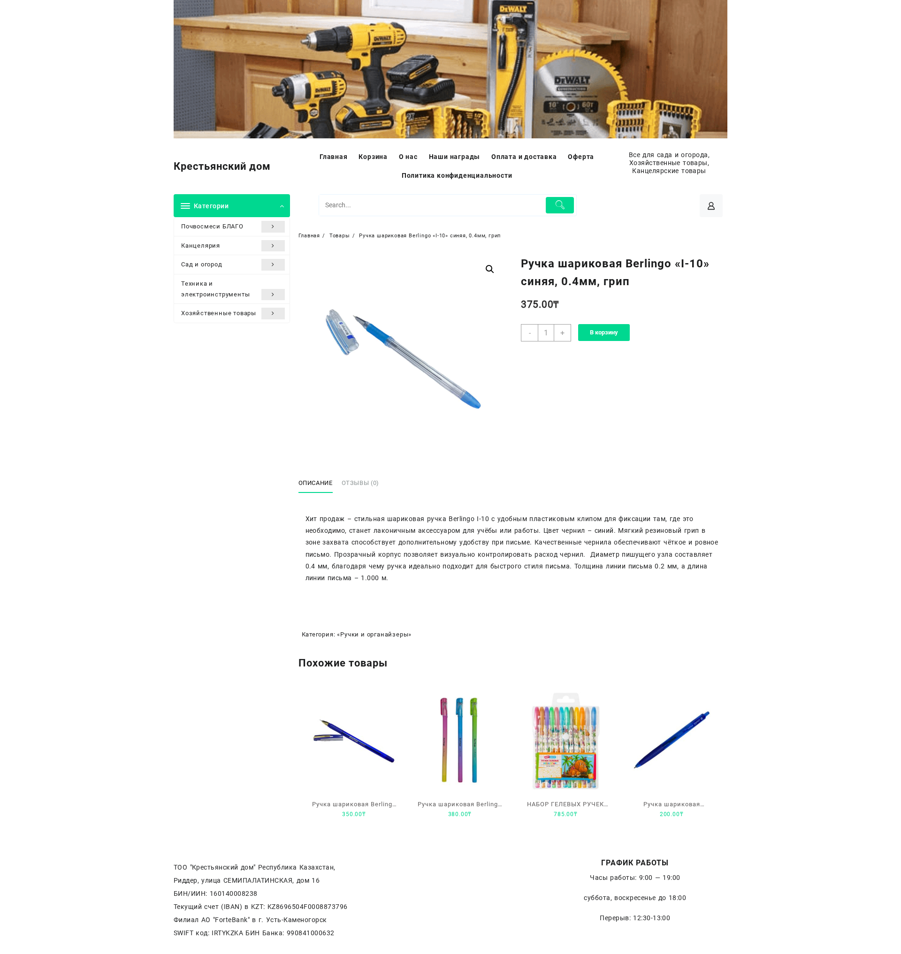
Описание (315, 482)
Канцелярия (200, 245)
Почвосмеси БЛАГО (212, 226)
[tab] (319, 483)
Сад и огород (201, 264)
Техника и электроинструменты (215, 289)
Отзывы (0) (361, 482)
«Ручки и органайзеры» (374, 634)
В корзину (604, 332)
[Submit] (560, 205)
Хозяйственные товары (218, 313)
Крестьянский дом (222, 166)
